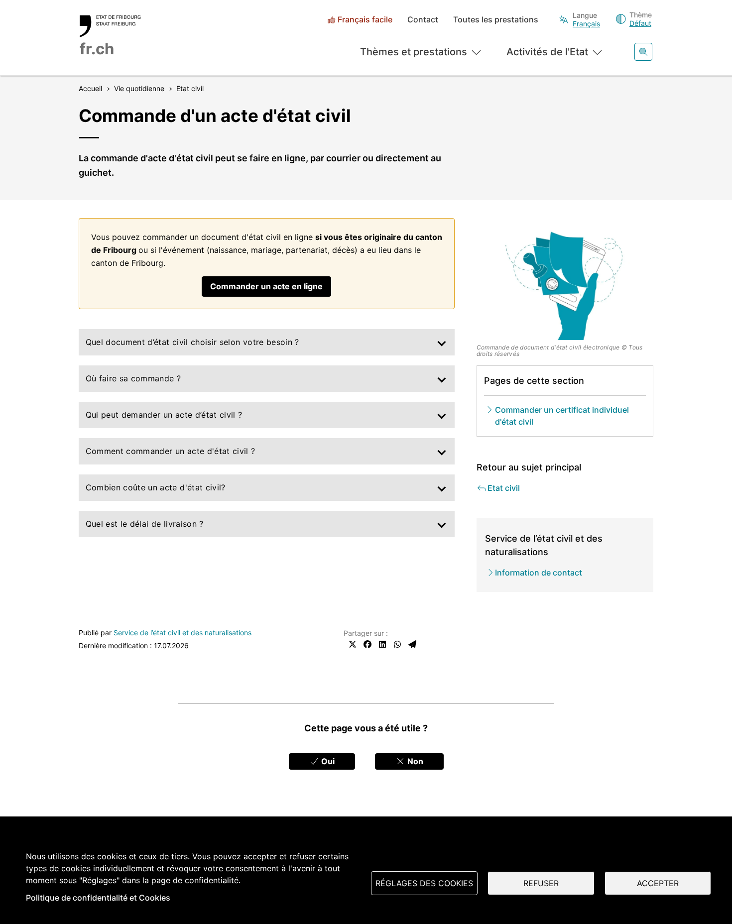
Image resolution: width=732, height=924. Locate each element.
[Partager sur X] (353, 644)
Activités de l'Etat (547, 52)
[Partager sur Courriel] (412, 644)
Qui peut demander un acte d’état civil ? (164, 415)
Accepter (658, 883)
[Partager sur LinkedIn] (382, 644)
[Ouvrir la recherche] (643, 52)
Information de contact (538, 573)
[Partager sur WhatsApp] (397, 644)
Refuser (541, 883)
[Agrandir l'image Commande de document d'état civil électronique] (565, 279)
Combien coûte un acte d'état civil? (156, 487)
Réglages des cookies (424, 883)
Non (414, 761)
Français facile (365, 19)
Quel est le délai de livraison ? (145, 524)
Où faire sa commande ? (133, 378)
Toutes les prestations (495, 19)
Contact (422, 19)
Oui (327, 761)
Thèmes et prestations (413, 52)
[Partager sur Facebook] (367, 644)
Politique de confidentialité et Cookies (98, 898)
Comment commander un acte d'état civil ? (170, 451)
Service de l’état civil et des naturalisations (182, 632)
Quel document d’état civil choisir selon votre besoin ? (192, 342)
